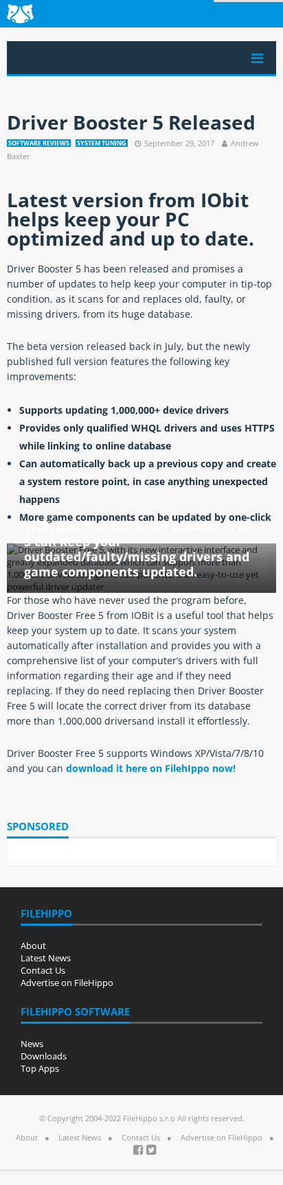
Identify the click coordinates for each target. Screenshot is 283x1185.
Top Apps (40, 1068)
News (32, 1043)
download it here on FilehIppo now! (151, 768)
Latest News (46, 958)
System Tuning (101, 143)
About (33, 945)
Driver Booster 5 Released (131, 122)
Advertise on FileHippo (67, 982)
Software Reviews (38, 143)
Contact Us (43, 970)
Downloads (44, 1056)
